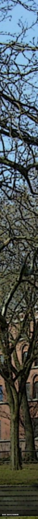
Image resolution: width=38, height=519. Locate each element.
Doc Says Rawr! (10, 515)
